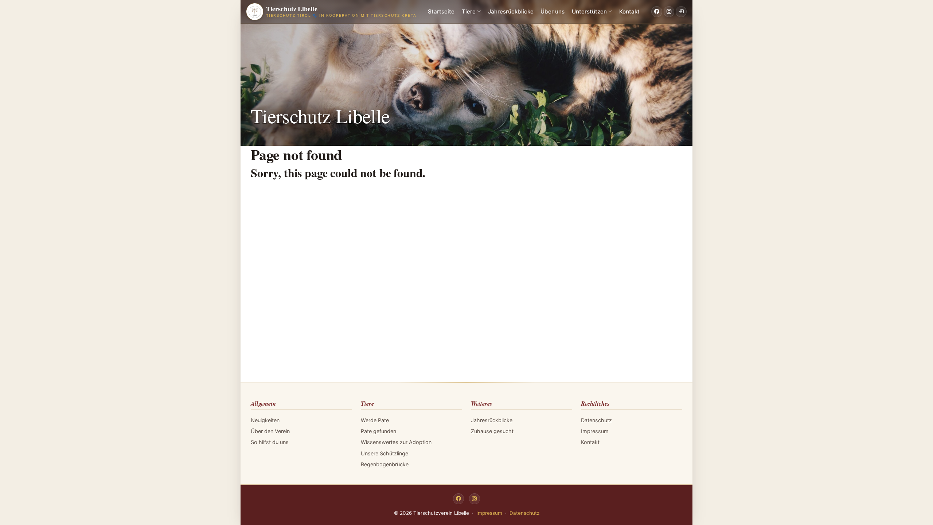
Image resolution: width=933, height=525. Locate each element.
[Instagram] (669, 11)
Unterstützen (589, 11)
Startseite (441, 11)
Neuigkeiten (265, 420)
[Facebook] (656, 11)
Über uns (552, 11)
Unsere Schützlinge (384, 453)
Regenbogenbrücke (385, 464)
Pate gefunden (378, 431)
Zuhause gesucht (492, 431)
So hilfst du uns (270, 442)
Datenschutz (596, 420)
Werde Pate (375, 420)
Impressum (595, 431)
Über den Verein (270, 431)
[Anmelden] (681, 11)
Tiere (469, 11)
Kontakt (629, 11)
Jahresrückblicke (511, 11)
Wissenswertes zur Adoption (396, 442)
